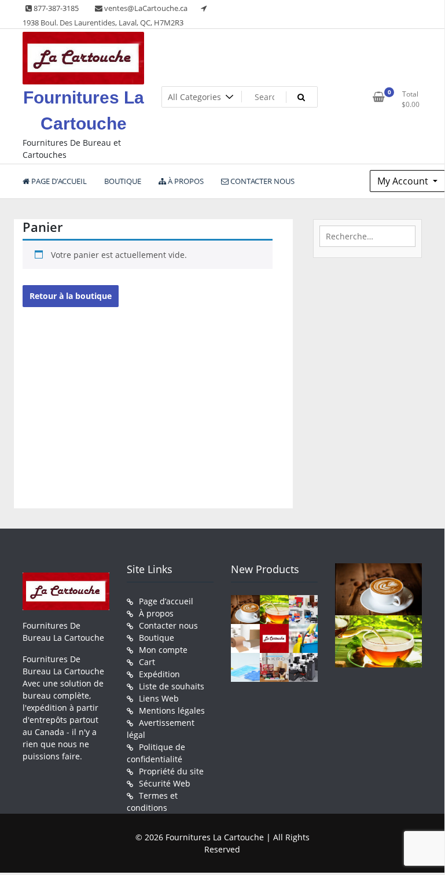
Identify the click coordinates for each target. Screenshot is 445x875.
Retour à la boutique (71, 295)
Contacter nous (168, 625)
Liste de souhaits (171, 686)
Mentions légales (172, 710)
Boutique (156, 637)
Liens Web (159, 698)
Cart (147, 661)
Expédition (159, 674)
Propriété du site (171, 771)
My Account (404, 181)
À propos (156, 613)
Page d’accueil (166, 601)
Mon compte (163, 649)
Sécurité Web (164, 783)
